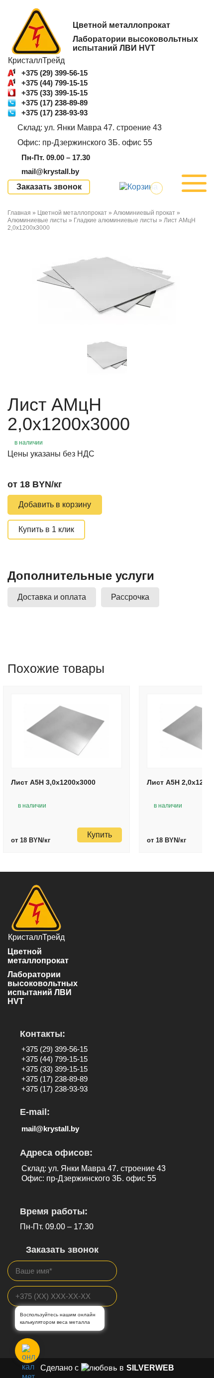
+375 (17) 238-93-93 (54, 112)
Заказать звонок (49, 187)
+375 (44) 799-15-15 (54, 83)
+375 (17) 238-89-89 (54, 102)
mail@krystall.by (50, 171)
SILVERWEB (150, 1368)
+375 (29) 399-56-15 (54, 73)
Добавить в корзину (54, 504)
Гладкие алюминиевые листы (115, 220)
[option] (107, 284)
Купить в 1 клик (46, 529)
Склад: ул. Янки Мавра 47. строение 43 (89, 127)
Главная (19, 212)
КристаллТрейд (36, 60)
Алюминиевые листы (37, 220)
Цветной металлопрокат (72, 212)
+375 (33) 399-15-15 (54, 93)
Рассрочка (130, 597)
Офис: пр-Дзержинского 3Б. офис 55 (84, 142)
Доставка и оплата (51, 597)
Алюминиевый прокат (144, 212)
